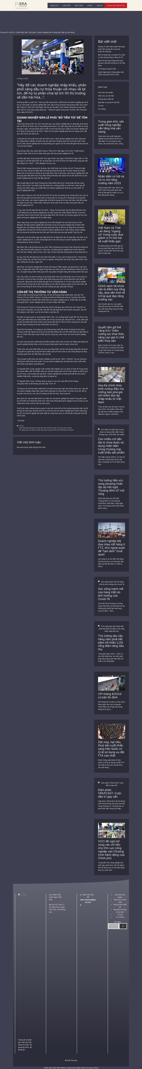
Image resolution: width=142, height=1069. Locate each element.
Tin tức (21, 425)
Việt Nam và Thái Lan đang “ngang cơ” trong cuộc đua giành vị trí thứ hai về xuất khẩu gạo (110, 234)
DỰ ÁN (90, 5)
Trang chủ (4, 32)
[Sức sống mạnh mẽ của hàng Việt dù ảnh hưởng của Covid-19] (111, 584)
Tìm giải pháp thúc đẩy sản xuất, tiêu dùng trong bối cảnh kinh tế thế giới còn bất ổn (46, 430)
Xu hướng (101, 109)
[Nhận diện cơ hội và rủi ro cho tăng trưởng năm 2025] (111, 172)
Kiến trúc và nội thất (106, 96)
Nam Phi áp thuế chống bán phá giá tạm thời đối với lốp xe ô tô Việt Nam (111, 63)
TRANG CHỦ (54, 5)
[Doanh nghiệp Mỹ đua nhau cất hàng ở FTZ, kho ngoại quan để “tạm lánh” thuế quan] (111, 536)
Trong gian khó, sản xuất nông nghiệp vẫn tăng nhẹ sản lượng (111, 126)
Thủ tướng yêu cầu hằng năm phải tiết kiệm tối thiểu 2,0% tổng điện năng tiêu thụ (111, 642)
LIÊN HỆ (99, 5)
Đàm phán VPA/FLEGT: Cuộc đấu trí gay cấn (109, 793)
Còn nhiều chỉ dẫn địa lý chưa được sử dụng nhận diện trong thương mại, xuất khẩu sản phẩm (111, 445)
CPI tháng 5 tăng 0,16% (107, 69)
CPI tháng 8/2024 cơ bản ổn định (110, 695)
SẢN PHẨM (66, 5)
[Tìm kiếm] (123, 926)
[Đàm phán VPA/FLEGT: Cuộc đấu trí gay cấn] (111, 785)
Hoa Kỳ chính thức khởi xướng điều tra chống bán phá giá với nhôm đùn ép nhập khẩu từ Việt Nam (111, 394)
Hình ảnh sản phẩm (105, 92)
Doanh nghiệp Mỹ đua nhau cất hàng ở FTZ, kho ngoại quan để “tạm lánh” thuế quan (111, 547)
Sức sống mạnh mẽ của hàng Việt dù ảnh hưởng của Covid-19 (110, 594)
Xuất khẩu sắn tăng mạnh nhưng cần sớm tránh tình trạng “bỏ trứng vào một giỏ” (45, 428)
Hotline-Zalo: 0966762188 (116, 5)
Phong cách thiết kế (105, 99)
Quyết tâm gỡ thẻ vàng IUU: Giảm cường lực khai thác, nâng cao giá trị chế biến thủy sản (111, 334)
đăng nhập (28, 447)
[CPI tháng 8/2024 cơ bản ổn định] (111, 689)
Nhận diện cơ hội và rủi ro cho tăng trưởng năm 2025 (111, 180)
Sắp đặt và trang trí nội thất (108, 102)
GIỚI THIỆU (79, 5)
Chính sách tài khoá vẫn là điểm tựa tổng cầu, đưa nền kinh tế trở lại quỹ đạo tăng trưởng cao (111, 292)
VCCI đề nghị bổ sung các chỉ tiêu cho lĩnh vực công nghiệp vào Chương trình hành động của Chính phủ (111, 850)
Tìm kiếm (117, 922)
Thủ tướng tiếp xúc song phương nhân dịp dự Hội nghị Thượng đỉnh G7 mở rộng (111, 487)
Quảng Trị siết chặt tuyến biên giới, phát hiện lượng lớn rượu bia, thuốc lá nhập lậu (111, 49)
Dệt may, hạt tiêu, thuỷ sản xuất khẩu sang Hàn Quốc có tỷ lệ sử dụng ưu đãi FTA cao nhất (111, 748)
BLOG (12, 32)
